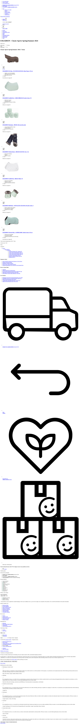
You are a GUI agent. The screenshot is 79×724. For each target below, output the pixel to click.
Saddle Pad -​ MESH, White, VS (13, 178)
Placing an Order (5, 605)
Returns (6, 10)
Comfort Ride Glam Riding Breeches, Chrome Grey (11, 280)
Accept (2, 661)
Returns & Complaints (6, 609)
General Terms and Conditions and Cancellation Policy (12, 643)
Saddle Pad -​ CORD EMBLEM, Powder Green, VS (17, 98)
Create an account (6, 23)
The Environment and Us (7, 626)
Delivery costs (7, 11)
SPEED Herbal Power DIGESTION (9, 270)
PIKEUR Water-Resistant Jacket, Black (9, 279)
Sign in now (5, 20)
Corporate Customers (6, 612)
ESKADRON (7, 249)
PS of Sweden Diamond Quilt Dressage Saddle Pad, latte (12, 271)
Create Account (5, 616)
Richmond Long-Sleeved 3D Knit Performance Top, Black (13, 277)
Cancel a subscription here (7, 646)
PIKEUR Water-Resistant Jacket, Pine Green (10, 281)
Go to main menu (5, 1)
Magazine (4, 623)
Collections (9, 250)
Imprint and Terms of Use (7, 641)
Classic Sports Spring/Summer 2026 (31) (16, 254)
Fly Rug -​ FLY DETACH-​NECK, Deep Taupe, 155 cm (18, 71)
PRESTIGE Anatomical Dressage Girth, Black (10, 272)
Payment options (7, 12)
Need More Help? (6, 611)
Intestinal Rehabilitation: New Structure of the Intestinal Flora (13, 265)
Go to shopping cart (6, 3)
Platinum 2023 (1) (12, 257)
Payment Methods (6, 606)
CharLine (4, 269)
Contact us (6, 13)
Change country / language (13, 637)
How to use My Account (7, 607)
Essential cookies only (7, 661)
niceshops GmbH (8, 639)
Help (3, 8)
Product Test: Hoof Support (7, 262)
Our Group (4, 630)
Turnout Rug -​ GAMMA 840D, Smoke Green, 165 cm (17, 232)
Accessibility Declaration (7, 644)
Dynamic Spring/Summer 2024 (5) (15, 255)
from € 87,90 (11, 5)
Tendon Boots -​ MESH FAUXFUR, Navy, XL (16, 151)
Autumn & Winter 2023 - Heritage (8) (15, 251)
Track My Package (6, 618)
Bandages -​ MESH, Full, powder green (14, 124)
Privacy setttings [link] (5, 645)
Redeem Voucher (5, 619)
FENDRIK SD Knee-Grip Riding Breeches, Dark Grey (12, 278)
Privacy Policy (5, 642)
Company (4, 648)
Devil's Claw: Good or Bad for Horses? (9, 264)
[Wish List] (3, 25)
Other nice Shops (5, 649)
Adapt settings (14, 661)
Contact (4, 629)
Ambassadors (5, 625)
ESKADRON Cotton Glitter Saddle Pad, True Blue (11, 273)
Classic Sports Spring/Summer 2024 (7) (15, 252)
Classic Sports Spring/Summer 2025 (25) (16, 253)
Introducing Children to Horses (8, 263)
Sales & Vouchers (6, 610)
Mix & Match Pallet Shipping (8, 624)
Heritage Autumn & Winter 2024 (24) (15, 256)
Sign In (4, 615)
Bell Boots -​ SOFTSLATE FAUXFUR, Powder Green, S (18, 205)
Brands (4, 248)
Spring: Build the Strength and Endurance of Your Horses (12, 261)
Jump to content (5, 2)
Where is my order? (8, 9)
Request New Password (7, 617)
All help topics (7, 14)
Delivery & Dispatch (6, 608)
